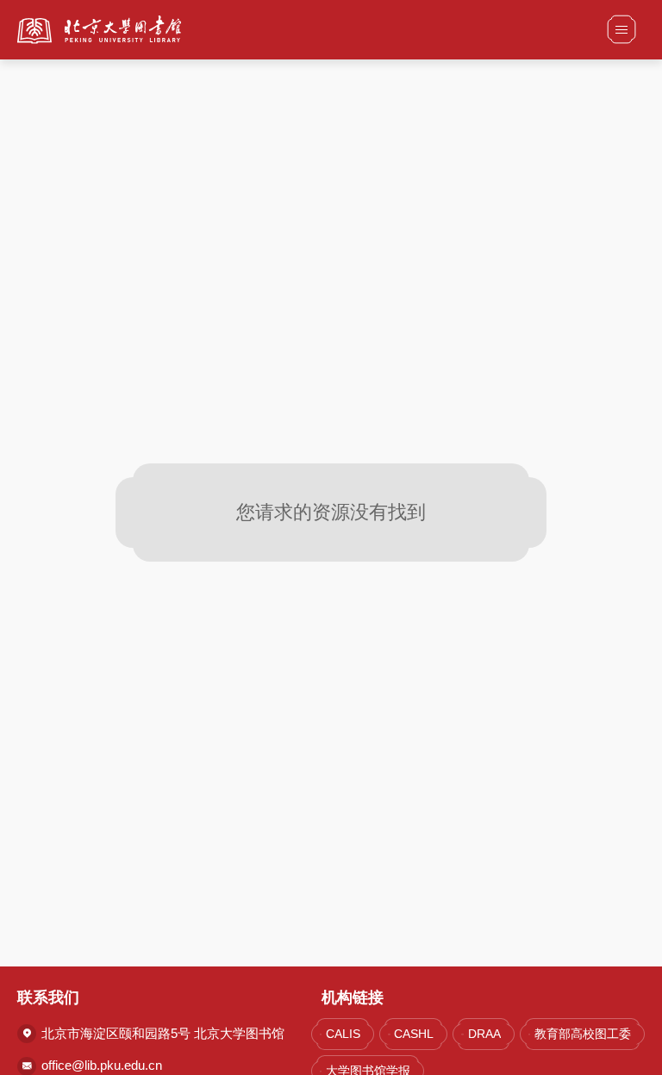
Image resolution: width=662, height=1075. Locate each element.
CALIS (343, 1034)
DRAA (484, 1034)
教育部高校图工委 (582, 1034)
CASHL (414, 1034)
